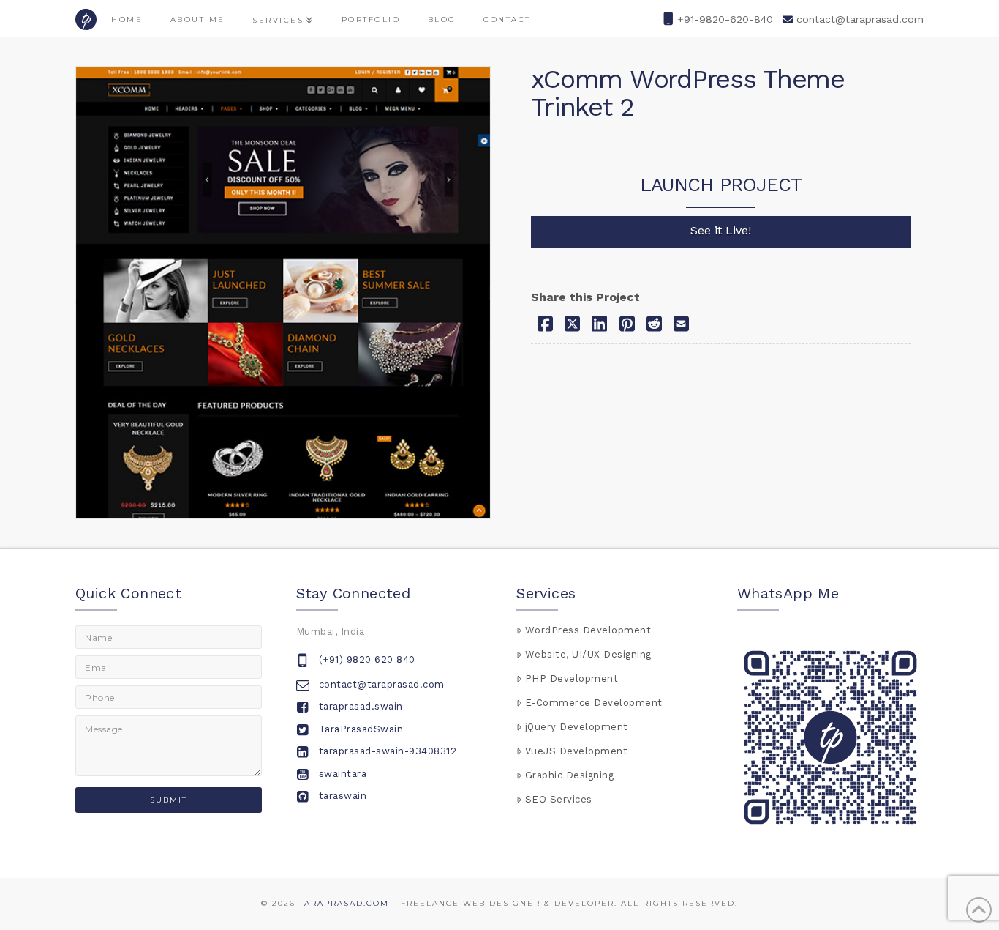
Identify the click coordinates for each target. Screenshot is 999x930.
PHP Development (572, 678)
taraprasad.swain (361, 706)
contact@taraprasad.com (860, 19)
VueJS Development (576, 751)
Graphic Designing (569, 775)
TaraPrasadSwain (361, 728)
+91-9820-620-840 (725, 19)
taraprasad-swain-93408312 (388, 750)
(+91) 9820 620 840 (367, 659)
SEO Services (558, 799)
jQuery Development (576, 727)
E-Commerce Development (594, 702)
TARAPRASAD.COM (344, 903)
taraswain (343, 795)
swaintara (343, 773)
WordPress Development (588, 630)
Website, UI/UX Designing (588, 654)
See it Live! (720, 230)
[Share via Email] (681, 323)
